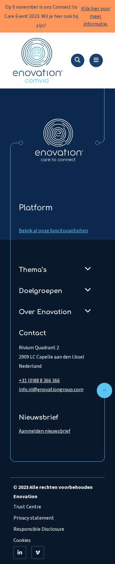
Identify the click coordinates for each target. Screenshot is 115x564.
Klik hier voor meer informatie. (95, 16)
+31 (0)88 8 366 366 (39, 380)
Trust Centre (27, 506)
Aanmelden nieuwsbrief (44, 431)
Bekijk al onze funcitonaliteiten (53, 230)
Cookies (22, 540)
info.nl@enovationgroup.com (51, 389)
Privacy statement (33, 518)
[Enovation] (59, 139)
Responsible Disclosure (38, 529)
